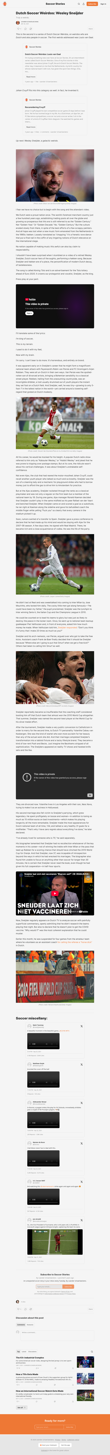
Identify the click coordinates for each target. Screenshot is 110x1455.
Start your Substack (49, 1445)
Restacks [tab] (30, 1325)
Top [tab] (18, 1352)
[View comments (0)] (25, 29)
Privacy (57, 1440)
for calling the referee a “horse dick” (74, 942)
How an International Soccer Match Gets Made (39, 1391)
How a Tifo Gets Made (27, 1374)
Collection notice (73, 1440)
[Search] (79, 4)
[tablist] (25, 1325)
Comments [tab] (21, 1325)
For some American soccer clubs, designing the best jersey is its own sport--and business (44, 1362)
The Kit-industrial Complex (30, 1357)
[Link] (13, 1018)
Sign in (103, 4)
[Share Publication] (83, 4)
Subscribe (92, 4)
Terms (64, 1440)
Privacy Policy (71, 1294)
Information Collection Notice (54, 1294)
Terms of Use (65, 1292)
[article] (55, 1362)
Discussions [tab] (32, 1352)
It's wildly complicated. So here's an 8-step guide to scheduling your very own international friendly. (44, 1395)
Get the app (65, 1445)
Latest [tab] (24, 1352)
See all (20, 1407)
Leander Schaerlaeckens (29, 21)
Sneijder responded (67, 627)
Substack (44, 1450)
